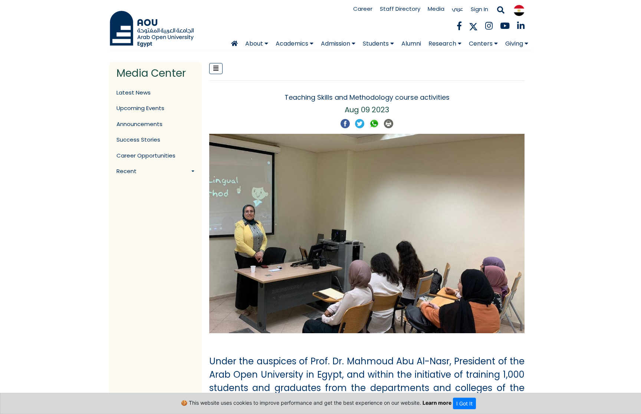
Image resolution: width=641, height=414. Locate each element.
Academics (293, 43)
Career (362, 9)
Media (436, 9)
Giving (515, 43)
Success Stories (138, 139)
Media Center (151, 73)
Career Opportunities (145, 155)
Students (376, 43)
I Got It (464, 403)
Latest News (133, 92)
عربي (457, 9)
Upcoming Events (140, 108)
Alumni (411, 43)
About (254, 43)
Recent (126, 171)
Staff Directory (400, 9)
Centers (481, 43)
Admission (336, 43)
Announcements (139, 124)
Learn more (437, 403)
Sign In (479, 9)
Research (443, 43)
